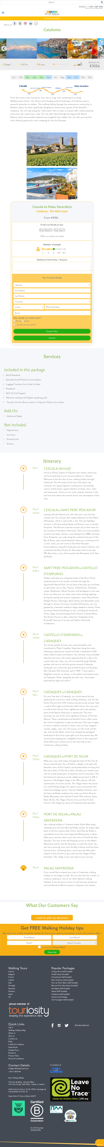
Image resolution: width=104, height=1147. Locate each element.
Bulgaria (11, 974)
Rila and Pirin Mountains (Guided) (64, 985)
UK (9, 997)
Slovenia (11, 991)
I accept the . (54, 947)
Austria (11, 971)
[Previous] (4, 48)
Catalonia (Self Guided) (60, 994)
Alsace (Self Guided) (59, 991)
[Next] (100, 48)
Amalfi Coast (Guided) (60, 974)
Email (26, 320)
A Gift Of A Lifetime (16, 1044)
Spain (10, 994)
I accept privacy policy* (26, 324)
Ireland (11, 980)
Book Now (100, 1144)
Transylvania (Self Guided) (61, 977)
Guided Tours (13, 1050)
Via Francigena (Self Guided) (62, 999)
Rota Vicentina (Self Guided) (62, 980)
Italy (10, 982)
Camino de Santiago (59, 997)
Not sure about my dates (53, 236)
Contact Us (12, 1038)
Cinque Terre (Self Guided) (61, 971)
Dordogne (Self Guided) (60, 988)
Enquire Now (52, 331)
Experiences (13, 1047)
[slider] (54, 249)
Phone (18, 320)
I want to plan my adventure (52, 917)
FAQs (10, 1041)
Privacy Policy (59, 947)
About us (11, 1033)
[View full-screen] (101, 41)
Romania (11, 988)
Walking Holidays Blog (16, 1030)
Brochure (12, 1053)
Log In (10, 1027)
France (11, 977)
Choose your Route (52, 18)
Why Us (11, 1036)
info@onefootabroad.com (18, 1068)
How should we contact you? (27, 317)
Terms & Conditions (16, 1058)
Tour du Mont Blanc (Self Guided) (64, 982)
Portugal (11, 985)
